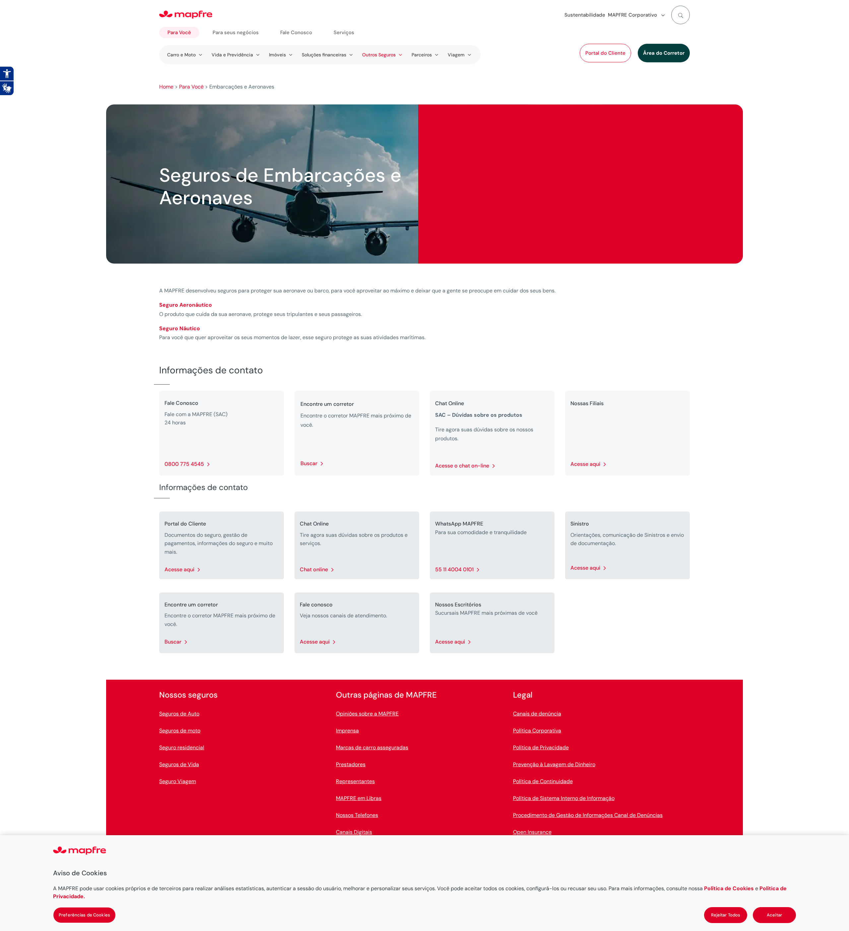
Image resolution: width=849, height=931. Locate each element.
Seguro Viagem (177, 781)
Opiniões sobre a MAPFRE (367, 713)
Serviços (344, 32)
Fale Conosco (296, 32)
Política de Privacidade (541, 747)
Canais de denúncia (537, 713)
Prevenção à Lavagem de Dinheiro (554, 764)
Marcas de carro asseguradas (372, 747)
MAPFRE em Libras (358, 798)
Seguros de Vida (179, 764)
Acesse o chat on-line (462, 465)
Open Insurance (532, 832)
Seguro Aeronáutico (185, 304)
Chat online (314, 569)
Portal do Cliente (605, 53)
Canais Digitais (354, 832)
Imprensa (347, 730)
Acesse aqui (585, 464)
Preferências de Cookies (84, 915)
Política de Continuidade (543, 781)
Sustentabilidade (584, 15)
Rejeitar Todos (726, 915)
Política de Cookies (729, 888)
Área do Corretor (664, 53)
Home (166, 86)
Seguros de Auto (179, 713)
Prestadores (350, 764)
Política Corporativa (537, 730)
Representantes (355, 781)
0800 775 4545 (184, 464)
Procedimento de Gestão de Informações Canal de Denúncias (588, 815)
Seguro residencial (181, 747)
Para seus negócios (236, 32)
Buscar (308, 463)
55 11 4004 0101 (454, 569)
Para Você (179, 32)
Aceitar (774, 915)
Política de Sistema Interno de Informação (564, 798)
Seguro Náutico (179, 328)
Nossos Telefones (357, 815)
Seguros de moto (179, 730)
